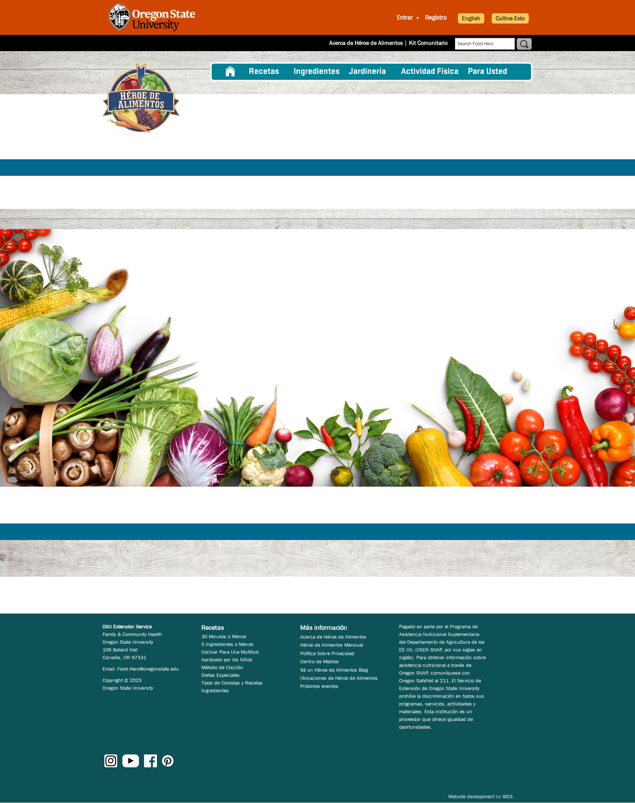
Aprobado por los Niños (226, 659)
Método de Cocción (222, 667)
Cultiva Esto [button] (510, 18)
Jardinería (367, 71)
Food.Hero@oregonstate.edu (148, 668)
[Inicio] (141, 98)
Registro (436, 17)
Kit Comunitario (428, 43)
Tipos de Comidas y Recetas (232, 682)
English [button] (471, 18)
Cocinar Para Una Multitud (230, 652)
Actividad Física (430, 71)
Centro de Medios (319, 661)
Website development (471, 796)
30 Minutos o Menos (224, 636)
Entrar (405, 17)
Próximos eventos (319, 686)
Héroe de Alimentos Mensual (331, 645)
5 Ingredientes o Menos (227, 644)
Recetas (264, 71)
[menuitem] (230, 71)
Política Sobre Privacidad (327, 653)
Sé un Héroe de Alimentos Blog (334, 670)
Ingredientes (317, 71)
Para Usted (487, 71)
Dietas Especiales (220, 675)
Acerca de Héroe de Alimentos (366, 43)
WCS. (508, 796)
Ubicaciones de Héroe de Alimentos (339, 678)
